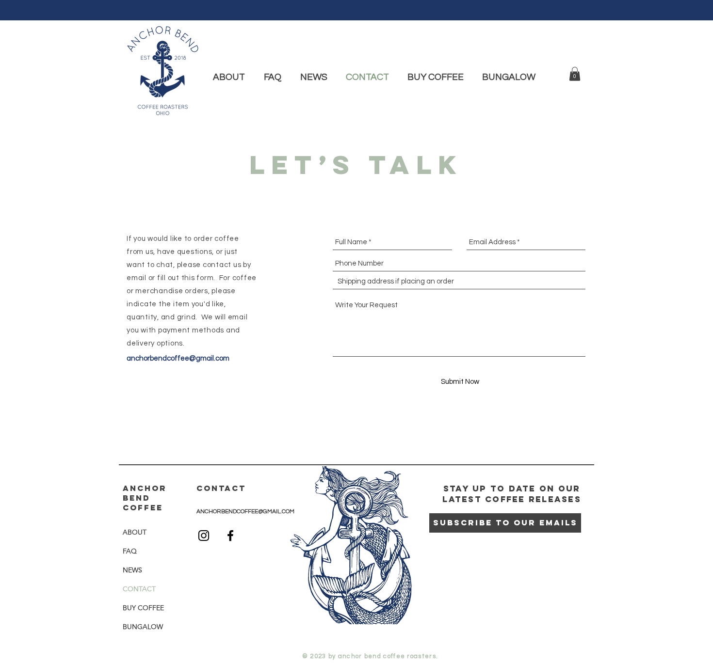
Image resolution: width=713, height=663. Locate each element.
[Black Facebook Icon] (230, 535)
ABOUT (134, 532)
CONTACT (139, 588)
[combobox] (459, 281)
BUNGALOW (143, 626)
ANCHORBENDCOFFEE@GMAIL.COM (245, 511)
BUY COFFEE (143, 607)
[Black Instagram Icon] (203, 535)
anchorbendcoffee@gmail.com (178, 358)
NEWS (132, 570)
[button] (575, 74)
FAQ (130, 551)
